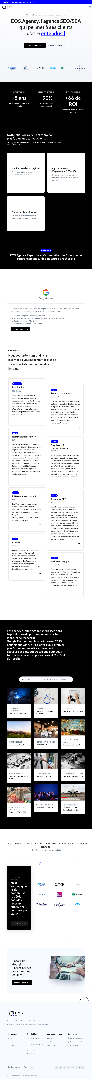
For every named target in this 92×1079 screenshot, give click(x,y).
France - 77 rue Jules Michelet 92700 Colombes (25, 1021)
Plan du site (28, 1067)
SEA (37, 679)
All (23, 679)
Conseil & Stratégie (50, 679)
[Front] (6, 7)
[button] (26, 173)
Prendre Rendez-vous (20, 329)
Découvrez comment (56, 45)
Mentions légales (13, 1067)
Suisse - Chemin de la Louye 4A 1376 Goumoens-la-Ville (28, 1024)
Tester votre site (76, 1038)
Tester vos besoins (76, 1042)
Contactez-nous (19, 923)
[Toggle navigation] (90, 7)
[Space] (15, 1013)
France (9, 1038)
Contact (50, 1042)
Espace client (74, 1045)
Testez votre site (34, 45)
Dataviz (63, 679)
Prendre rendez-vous (22, 983)
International (11, 1045)
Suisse (9, 1042)
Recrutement (52, 1045)
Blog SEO (50, 1038)
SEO (29, 679)
